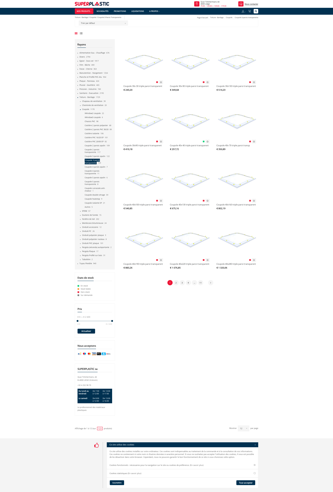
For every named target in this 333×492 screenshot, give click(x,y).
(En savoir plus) (196, 465)
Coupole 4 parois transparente (92, 172)
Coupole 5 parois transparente (92, 182)
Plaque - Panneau (87, 81)
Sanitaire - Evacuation (88, 93)
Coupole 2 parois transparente (92, 150)
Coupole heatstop (92, 199)
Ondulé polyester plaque (93, 235)
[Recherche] (256, 11)
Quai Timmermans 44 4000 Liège (210, 3)
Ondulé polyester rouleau (93, 239)
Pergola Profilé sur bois (92, 255)
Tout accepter (246, 482)
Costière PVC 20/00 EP (94, 141)
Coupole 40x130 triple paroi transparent (189, 204)
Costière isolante (92, 133)
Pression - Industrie (88, 89)
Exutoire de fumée (90, 215)
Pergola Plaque (88, 251)
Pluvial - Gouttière (87, 85)
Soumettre (116, 482)
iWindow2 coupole (93, 113)
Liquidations (137, 11)
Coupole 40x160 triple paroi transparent (236, 204)
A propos (153, 11)
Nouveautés (102, 11)
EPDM (84, 211)
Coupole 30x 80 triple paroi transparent (189, 86)
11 (200, 282)
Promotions (120, 11)
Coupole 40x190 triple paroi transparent (143, 264)
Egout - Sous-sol (86, 61)
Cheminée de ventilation (92, 105)
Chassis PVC (90, 121)
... (194, 282)
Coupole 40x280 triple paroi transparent (236, 264)
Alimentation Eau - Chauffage (92, 53)
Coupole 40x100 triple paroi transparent (143, 204)
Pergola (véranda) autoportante (95, 247)
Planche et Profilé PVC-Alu (90, 77)
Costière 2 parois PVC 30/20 (96, 129)
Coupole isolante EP (93, 203)
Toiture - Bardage (216, 17)
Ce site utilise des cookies (121, 444)
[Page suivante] (210, 282)
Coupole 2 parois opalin (95, 145)
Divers (82, 57)
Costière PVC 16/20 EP (94, 137)
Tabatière (86, 259)
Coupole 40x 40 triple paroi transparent (189, 145)
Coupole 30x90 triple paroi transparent (142, 145)
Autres (87, 207)
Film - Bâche (84, 65)
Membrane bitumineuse (92, 223)
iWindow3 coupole (93, 117)
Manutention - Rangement (91, 73)
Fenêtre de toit (88, 219)
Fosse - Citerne (85, 69)
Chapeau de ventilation (92, 101)
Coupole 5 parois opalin (95, 177)
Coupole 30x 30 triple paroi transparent (142, 86)
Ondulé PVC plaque (90, 243)
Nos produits (83, 11)
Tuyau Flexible (85, 263)
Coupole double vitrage (95, 195)
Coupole (229, 17)
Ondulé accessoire (90, 227)
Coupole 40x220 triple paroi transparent (189, 264)
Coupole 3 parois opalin (95, 156)
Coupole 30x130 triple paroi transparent (236, 86)
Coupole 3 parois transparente (92, 161)
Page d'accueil (202, 17)
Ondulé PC (86, 231)
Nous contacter (251, 4)
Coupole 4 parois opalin (95, 167)
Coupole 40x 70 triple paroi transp (233, 145)
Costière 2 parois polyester (96, 125)
